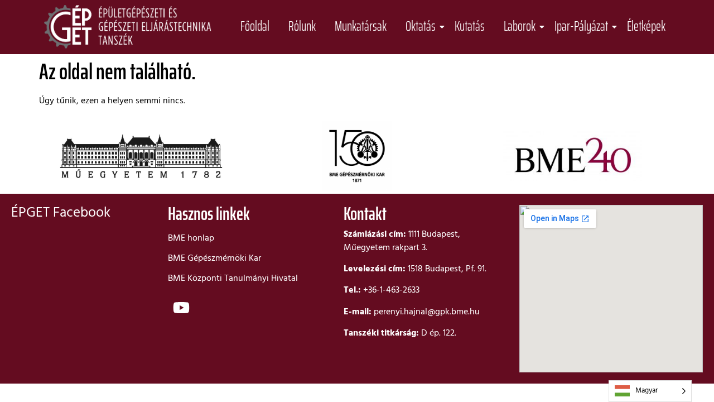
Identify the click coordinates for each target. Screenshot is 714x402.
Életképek (646, 26)
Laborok (520, 26)
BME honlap (191, 238)
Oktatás (421, 26)
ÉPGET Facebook (60, 213)
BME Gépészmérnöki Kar (214, 258)
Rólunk (302, 26)
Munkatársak (361, 26)
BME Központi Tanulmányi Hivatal (233, 278)
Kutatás (470, 26)
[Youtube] (181, 307)
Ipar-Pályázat (581, 26)
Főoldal (254, 26)
